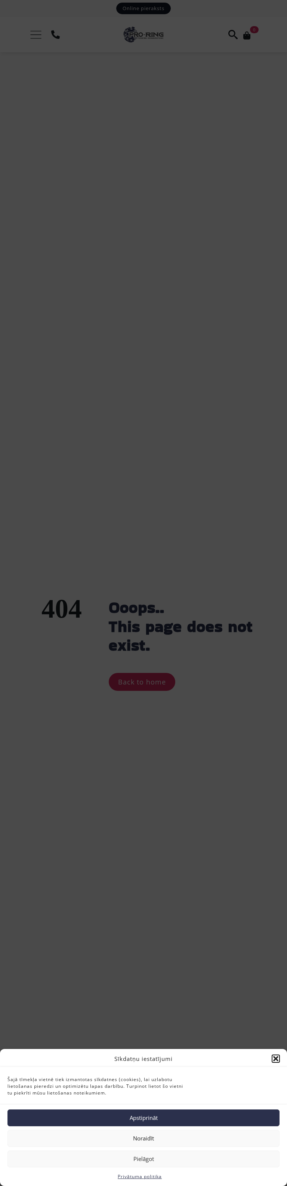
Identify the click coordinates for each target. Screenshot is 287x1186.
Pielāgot (143, 1158)
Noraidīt (143, 1138)
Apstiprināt (144, 1117)
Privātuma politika (140, 1176)
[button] (276, 1058)
